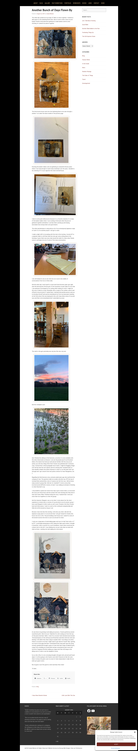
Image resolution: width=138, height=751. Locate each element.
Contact (96, 3)
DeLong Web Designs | (65, 748)
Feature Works (86, 59)
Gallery (47, 3)
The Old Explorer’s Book (88, 36)
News (83, 67)
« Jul (57, 741)
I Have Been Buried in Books (39, 695)
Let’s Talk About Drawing (89, 20)
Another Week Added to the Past (91, 28)
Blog (41, 3)
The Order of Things (87, 75)
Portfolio (67, 3)
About (36, 3)
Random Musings (86, 71)
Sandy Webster (50, 13)
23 (80, 728)
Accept (116, 744)
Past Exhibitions (57, 3)
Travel (84, 79)
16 (80, 724)
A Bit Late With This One (68, 695)
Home (102, 3)
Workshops (76, 3)
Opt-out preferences (115, 748)
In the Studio (85, 63)
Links (90, 3)
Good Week (85, 24)
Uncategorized (86, 83)
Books (84, 3)
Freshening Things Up (88, 32)
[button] (135, 732)
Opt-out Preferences (76, 748)
